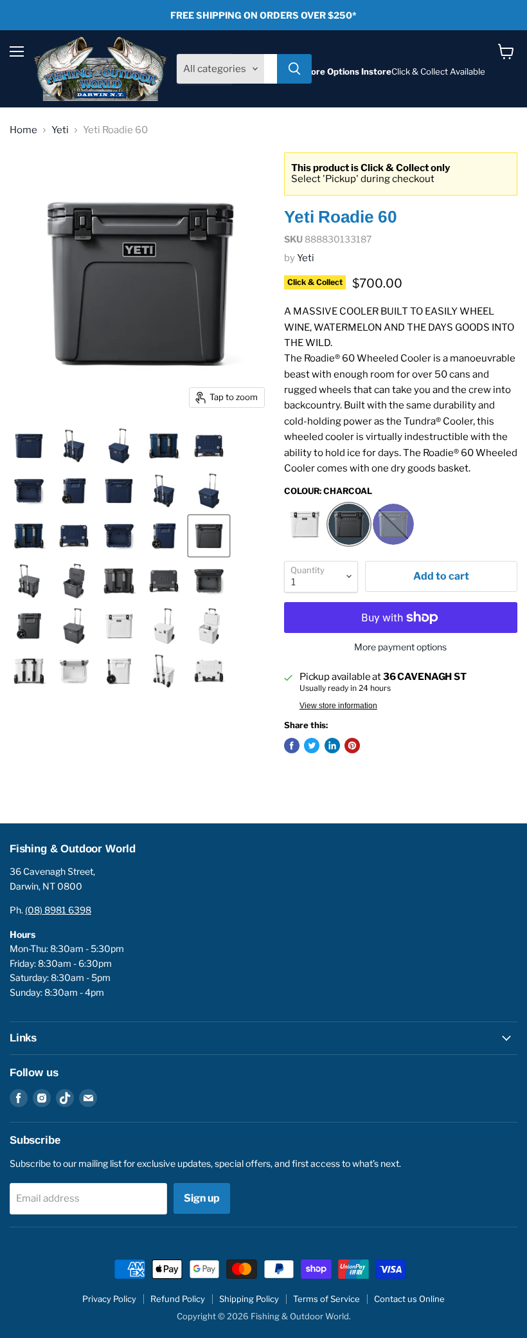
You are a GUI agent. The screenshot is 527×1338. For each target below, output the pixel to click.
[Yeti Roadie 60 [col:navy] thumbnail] (28, 445)
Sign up (202, 1198)
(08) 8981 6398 (58, 909)
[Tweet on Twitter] (311, 745)
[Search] (294, 69)
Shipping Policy (249, 1299)
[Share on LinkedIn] (332, 745)
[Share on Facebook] (291, 745)
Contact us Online (409, 1299)
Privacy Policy (109, 1299)
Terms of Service (326, 1299)
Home (23, 130)
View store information (338, 705)
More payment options (400, 647)
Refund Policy (177, 1299)
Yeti (60, 130)
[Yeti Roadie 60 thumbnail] (118, 490)
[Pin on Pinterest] (352, 745)
